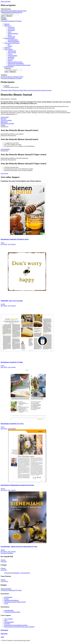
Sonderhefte (11, 57)
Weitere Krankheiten (13, 41)
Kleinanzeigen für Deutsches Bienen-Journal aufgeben (19, 626)
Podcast (10, 60)
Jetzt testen (4, 561)
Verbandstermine (9, 66)
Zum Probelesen (5, 149)
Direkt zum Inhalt (5, 1)
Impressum (4, 633)
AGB (2, 637)
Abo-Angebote (12, 52)
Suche (3, 16)
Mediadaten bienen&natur (11, 600)
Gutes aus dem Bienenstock (12, 43)
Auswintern (11, 27)
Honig (9, 32)
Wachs (9, 35)
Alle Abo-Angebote (6, 120)
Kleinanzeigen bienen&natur (16, 63)
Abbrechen (9, 16)
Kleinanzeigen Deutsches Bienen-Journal (19, 65)
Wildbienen (7, 47)
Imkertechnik (11, 36)
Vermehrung (11, 30)
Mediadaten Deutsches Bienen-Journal (15, 602)
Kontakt (6, 598)
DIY (9, 44)
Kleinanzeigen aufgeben (7, 123)
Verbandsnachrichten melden (12, 612)
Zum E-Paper (4, 173)
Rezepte (10, 46)
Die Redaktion (8, 597)
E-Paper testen (5, 117)
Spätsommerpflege (13, 33)
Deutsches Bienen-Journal (15, 62)
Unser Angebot (8, 49)
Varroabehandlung (13, 40)
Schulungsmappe (12, 55)
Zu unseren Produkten (7, 553)
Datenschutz (4, 630)
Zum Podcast (4, 581)
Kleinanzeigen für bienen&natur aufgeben (15, 625)
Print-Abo (3, 118)
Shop (5, 620)
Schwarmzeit (11, 28)
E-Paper (10, 54)
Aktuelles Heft (12, 51)
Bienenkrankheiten (9, 38)
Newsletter (11, 58)
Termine (3, 125)
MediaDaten (4, 122)
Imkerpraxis (7, 25)
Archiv (6, 603)
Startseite (6, 24)
